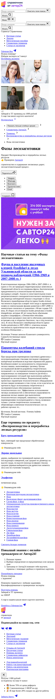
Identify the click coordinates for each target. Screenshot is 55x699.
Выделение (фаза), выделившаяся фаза (23, 499)
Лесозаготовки (13, 492)
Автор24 (19, 160)
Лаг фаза (10, 533)
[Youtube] (10, 629)
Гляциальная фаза (14, 530)
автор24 (7, 617)
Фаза (8, 497)
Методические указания (17, 639)
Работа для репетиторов (17, 667)
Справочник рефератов (17, 655)
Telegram (11, 178)
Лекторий (10, 636)
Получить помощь (9, 590)
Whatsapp (11, 181)
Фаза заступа (12, 511)
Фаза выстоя (12, 509)
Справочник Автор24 (16, 130)
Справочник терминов (16, 43)
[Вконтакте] (3, 629)
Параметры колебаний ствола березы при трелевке (23, 349)
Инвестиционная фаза (16, 518)
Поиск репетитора (14, 657)
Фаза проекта (12, 525)
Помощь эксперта (14, 653)
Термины (10, 133)
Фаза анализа (12, 521)
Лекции (9, 38)
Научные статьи (13, 36)
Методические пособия (17, 41)
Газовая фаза (12, 540)
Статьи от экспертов (15, 45)
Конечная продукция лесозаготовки (22, 494)
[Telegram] (7, 629)
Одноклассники (13, 187)
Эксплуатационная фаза (17, 528)
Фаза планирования (15, 523)
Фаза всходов (12, 513)
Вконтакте (11, 184)
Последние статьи (14, 650)
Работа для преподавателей (18, 664)
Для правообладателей (16, 662)
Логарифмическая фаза (16, 537)
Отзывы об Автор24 (15, 648)
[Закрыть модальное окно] (3, 675)
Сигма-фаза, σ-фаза (15, 501)
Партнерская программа (17, 669)
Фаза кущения (12, 516)
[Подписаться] (15, 120)
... (22, 126)
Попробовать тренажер (11, 573)
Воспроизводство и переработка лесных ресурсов (29, 136)
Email (9, 189)
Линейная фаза (13, 535)
